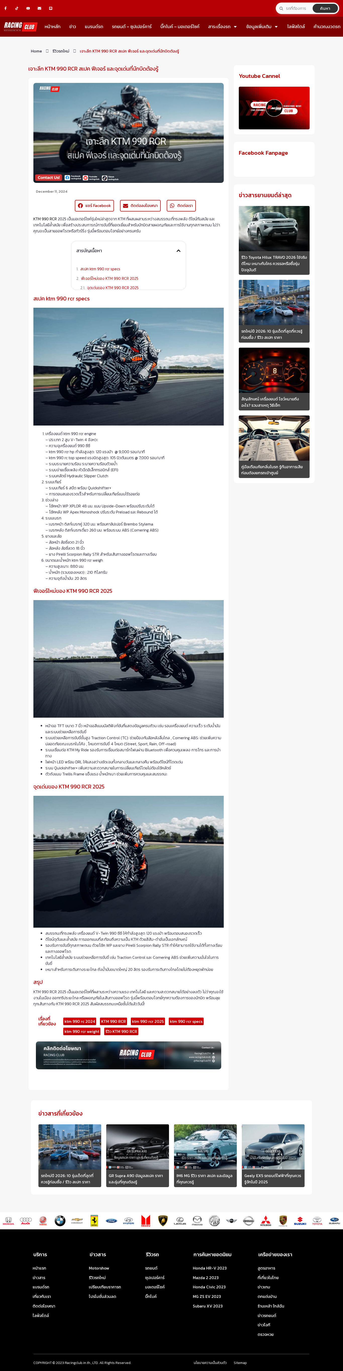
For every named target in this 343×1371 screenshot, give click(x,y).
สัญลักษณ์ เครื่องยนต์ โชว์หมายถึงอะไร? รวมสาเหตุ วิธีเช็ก (270, 402)
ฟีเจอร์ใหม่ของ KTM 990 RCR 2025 (109, 278)
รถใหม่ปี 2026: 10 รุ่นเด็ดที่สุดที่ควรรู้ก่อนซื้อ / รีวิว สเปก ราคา (271, 334)
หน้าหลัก (53, 26)
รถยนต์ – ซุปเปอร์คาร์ (132, 26)
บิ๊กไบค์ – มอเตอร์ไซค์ (179, 26)
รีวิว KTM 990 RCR (121, 1031)
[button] (178, 250)
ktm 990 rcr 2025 (148, 1021)
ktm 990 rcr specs (186, 1021)
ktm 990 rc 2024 (80, 1021)
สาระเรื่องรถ (219, 26)
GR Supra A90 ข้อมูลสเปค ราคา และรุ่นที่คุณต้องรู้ (136, 1179)
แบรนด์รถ (94, 26)
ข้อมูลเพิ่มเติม (258, 26)
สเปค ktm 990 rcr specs (100, 269)
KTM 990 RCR (45, 219)
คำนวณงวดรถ (327, 26)
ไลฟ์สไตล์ (296, 26)
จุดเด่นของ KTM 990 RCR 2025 (113, 288)
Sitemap (240, 1362)
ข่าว (72, 26)
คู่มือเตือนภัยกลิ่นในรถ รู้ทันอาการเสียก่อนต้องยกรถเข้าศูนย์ (272, 470)
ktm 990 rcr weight (82, 1031)
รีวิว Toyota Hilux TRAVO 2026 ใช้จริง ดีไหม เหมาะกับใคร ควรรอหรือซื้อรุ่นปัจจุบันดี (274, 263)
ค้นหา (325, 8)
